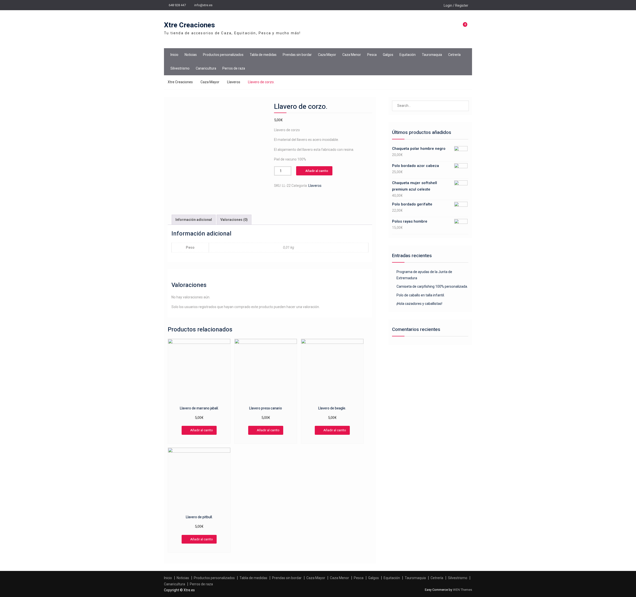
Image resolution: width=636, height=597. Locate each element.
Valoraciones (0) (234, 220)
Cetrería (454, 54)
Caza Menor (351, 54)
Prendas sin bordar (297, 54)
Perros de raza (233, 68)
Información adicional (193, 220)
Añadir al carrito (316, 170)
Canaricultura (206, 68)
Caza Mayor (327, 54)
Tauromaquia (432, 54)
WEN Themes (462, 590)
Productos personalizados (223, 54)
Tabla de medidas (263, 54)
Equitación (407, 54)
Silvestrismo (180, 68)
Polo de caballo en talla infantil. (421, 295)
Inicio (174, 54)
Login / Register (456, 5)
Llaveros (233, 82)
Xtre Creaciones (189, 25)
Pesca (372, 54)
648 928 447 (177, 5)
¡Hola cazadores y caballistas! (419, 304)
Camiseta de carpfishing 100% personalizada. (432, 286)
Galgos (388, 54)
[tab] (194, 220)
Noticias (191, 54)
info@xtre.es (203, 5)
